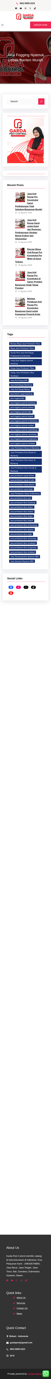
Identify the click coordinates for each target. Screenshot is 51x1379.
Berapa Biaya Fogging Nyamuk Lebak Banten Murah (25, 1072)
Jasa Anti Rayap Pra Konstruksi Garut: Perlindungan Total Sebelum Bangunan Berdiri (28, 202)
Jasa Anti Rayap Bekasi (20, 389)
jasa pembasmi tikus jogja (21, 534)
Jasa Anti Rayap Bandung (21, 385)
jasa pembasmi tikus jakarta (21, 530)
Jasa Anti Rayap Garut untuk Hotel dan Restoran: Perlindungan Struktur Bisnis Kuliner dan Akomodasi (28, 229)
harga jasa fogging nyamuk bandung (21, 362)
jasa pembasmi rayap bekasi (22, 475)
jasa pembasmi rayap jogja (21, 489)
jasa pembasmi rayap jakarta (22, 484)
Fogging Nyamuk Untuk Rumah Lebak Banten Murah (23, 1133)
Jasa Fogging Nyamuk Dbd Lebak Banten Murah (24, 1161)
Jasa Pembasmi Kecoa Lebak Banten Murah (25, 1199)
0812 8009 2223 (27, 3)
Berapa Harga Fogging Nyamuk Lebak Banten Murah (23, 1079)
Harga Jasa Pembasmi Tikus (22, 368)
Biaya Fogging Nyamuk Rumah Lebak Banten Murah (25, 1095)
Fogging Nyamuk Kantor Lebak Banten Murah (23, 1118)
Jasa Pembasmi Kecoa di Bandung (24, 448)
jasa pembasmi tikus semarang (23, 539)
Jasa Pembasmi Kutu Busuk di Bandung (23, 454)
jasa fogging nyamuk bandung (22, 403)
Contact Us (22, 1308)
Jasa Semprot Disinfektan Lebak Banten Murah (23, 1215)
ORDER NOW (40, 25)
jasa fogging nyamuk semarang (23, 434)
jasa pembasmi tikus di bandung (23, 525)
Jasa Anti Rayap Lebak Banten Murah (25, 1155)
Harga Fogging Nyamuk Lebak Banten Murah (22, 1141)
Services (21, 1303)
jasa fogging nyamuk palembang (23, 430)
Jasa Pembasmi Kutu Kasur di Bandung (22, 461)
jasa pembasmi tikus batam (21, 507)
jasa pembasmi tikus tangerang (23, 548)
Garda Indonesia (35, 1374)
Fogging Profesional (18, 1062)
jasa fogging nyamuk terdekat (22, 443)
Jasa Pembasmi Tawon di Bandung (24, 493)
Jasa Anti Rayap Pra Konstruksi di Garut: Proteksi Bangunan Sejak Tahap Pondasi (28, 280)
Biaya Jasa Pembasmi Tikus (22, 348)
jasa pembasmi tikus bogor (21, 516)
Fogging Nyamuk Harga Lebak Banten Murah (22, 1110)
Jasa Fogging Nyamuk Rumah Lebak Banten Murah (25, 1184)
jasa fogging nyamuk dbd (20, 412)
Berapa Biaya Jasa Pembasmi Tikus (25, 344)
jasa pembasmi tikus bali (20, 498)
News (19, 1313)
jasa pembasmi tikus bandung (22, 502)
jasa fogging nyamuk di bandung (23, 421)
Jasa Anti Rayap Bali (18, 380)
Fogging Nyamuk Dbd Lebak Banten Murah (25, 1102)
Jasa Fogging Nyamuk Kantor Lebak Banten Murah (25, 1169)
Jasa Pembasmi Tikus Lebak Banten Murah (25, 1207)
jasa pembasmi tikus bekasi (21, 511)
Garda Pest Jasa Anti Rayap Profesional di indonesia (22, 354)
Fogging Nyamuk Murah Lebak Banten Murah (22, 1126)
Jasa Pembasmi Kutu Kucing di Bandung (23, 469)
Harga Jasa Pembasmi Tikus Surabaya (22, 374)
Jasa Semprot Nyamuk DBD (22, 561)
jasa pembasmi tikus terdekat (22, 552)
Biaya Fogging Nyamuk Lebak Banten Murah (25, 1087)
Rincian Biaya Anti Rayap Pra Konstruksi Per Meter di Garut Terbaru (28, 255)
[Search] (41, 101)
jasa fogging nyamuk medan (22, 425)
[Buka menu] (2, 25)
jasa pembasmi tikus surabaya (23, 543)
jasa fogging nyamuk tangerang (23, 439)
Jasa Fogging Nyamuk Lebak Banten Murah (25, 1176)
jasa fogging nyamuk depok (21, 416)
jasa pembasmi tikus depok (21, 520)
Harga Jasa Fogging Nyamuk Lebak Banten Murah (25, 1149)
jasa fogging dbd (17, 398)
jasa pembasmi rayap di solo (22, 480)
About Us (21, 1297)
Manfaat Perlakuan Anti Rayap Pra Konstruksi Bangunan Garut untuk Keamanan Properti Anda (28, 306)
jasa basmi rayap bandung (21, 394)
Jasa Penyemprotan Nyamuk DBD (24, 557)
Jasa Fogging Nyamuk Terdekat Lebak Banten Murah (23, 1192)
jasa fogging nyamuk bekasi (21, 407)
